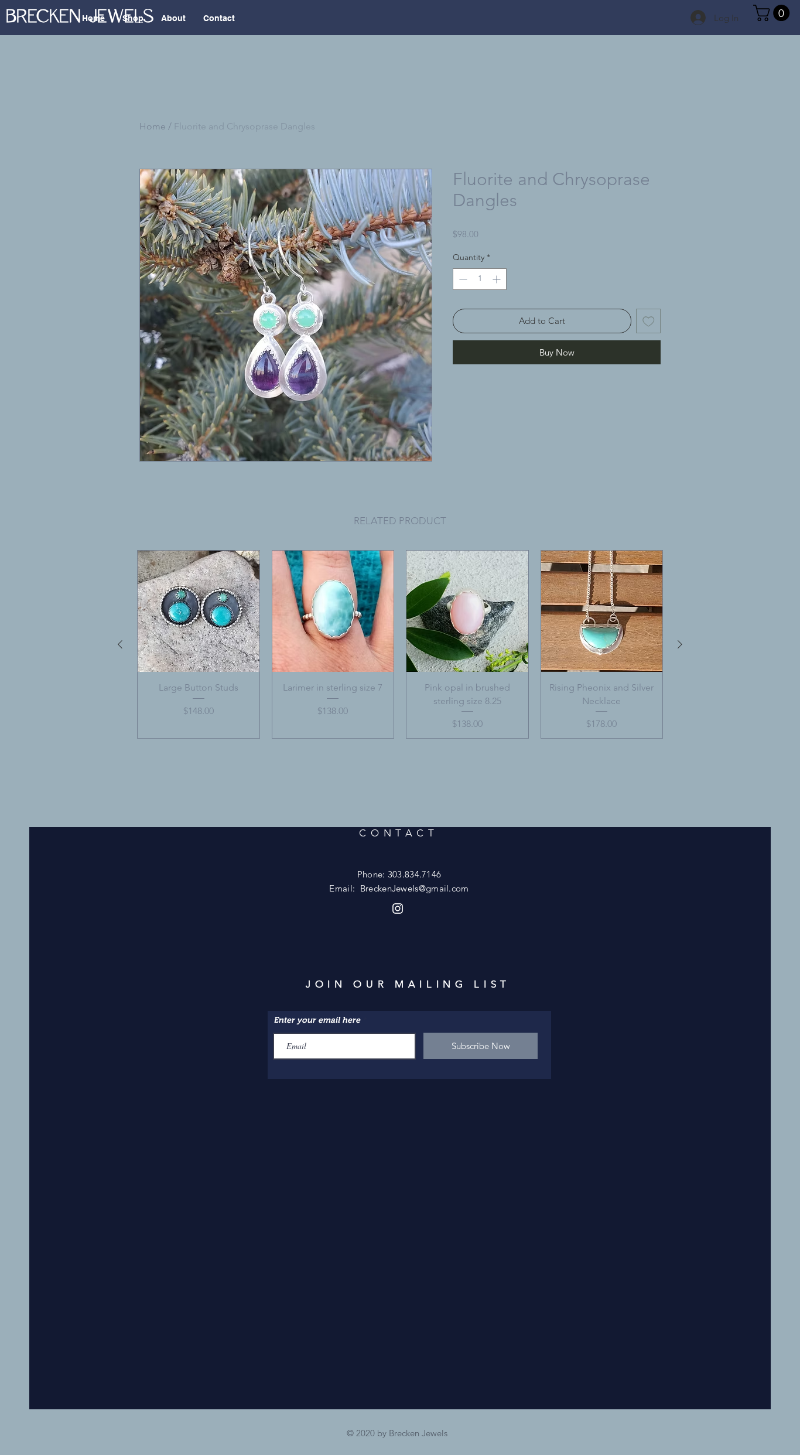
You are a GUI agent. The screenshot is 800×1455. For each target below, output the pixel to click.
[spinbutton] (479, 279)
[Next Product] (680, 644)
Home (152, 126)
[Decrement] (461, 279)
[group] (400, 644)
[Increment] (497, 279)
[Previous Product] (120, 644)
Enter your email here (316, 1020)
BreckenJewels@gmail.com (414, 888)
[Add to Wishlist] (648, 321)
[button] (773, 13)
